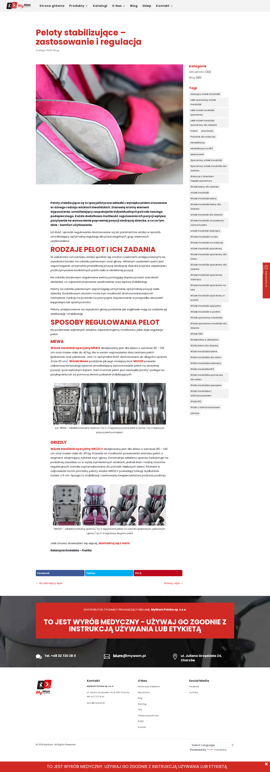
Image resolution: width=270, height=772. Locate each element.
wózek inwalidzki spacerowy (206, 248)
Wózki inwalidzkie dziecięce (205, 363)
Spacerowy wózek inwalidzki (206, 160)
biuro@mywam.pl (96, 702)
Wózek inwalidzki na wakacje (206, 242)
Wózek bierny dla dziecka (204, 186)
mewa (194, 130)
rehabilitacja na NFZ (201, 148)
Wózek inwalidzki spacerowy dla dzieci (208, 256)
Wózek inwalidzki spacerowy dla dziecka (208, 267)
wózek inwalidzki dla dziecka (206, 214)
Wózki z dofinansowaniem (205, 407)
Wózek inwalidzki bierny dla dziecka (205, 206)
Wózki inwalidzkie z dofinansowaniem (200, 393)
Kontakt (163, 6)
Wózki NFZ (195, 401)
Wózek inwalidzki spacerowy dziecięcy (206, 277)
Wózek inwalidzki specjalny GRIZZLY (77, 449)
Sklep (146, 6)
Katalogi (100, 6)
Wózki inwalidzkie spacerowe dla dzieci (206, 377)
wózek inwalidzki (199, 192)
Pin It (138, 573)
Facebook (43, 573)
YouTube (193, 692)
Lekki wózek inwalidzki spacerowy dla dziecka (203, 122)
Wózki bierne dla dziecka (204, 345)
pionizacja (207, 130)
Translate (220, 750)
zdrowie (194, 413)
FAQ (140, 709)
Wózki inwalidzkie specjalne (205, 385)
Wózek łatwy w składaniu (204, 339)
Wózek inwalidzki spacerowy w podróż (207, 298)
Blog (134, 6)
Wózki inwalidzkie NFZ (202, 369)
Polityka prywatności (148, 715)
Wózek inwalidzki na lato (204, 236)
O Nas (117, 6)
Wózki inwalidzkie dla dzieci (205, 357)
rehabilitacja (197, 142)
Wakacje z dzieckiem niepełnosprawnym (202, 178)
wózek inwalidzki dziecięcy (205, 230)
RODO (141, 721)
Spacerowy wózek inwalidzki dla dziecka (208, 168)
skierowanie (197, 154)
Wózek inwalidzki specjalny (205, 305)
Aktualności (197, 72)
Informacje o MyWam (149, 686)
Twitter (90, 573)
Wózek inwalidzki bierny (203, 198)
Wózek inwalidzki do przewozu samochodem (207, 223)
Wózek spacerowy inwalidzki (206, 317)
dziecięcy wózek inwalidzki (205, 94)
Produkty (76, 6)
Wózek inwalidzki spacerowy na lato (208, 287)
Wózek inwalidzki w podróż (205, 311)
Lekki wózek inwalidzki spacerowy (202, 112)
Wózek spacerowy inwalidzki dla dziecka (208, 325)
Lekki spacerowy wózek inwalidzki (203, 102)
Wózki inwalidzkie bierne (203, 351)
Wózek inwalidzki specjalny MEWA (75, 348)
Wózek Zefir (196, 333)
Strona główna (51, 6)
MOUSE (138, 361)
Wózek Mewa (78, 361)
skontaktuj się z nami (113, 543)
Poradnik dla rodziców (202, 136)
